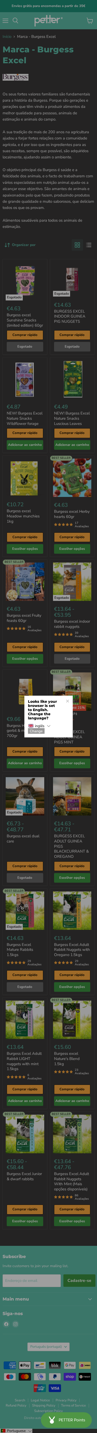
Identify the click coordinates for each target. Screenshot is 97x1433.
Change (36, 731)
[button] (39, 726)
